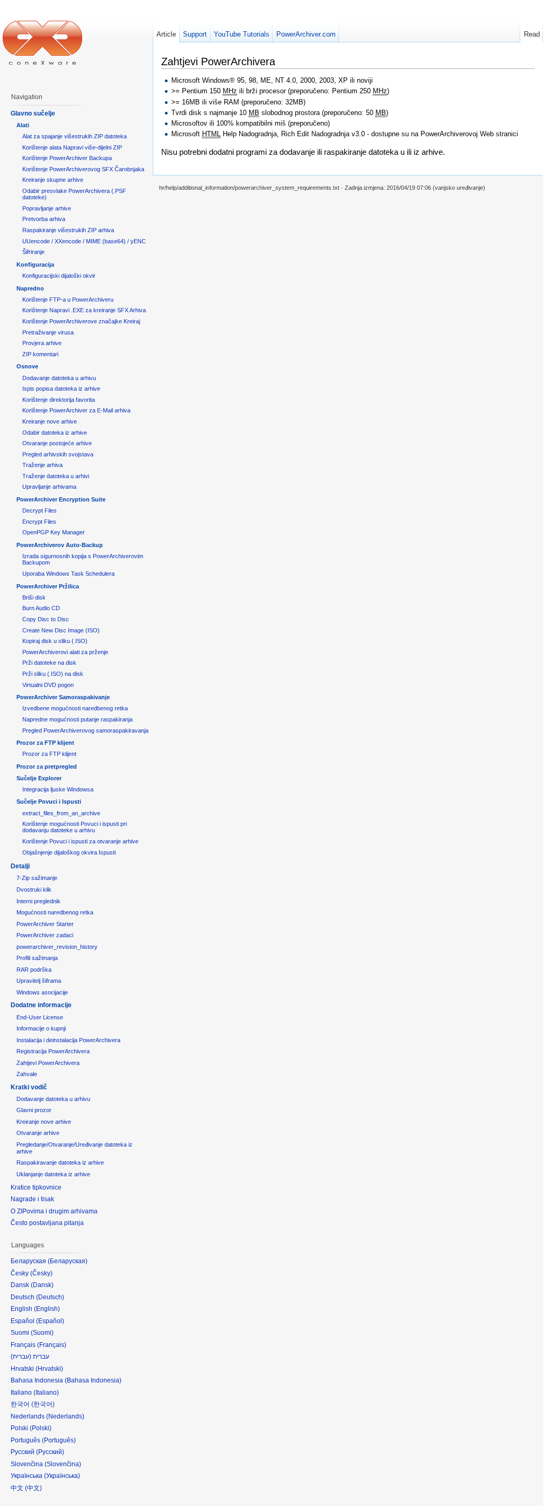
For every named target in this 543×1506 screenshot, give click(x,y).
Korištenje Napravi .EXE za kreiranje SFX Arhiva (84, 310)
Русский (50, 1452)
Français (51, 1345)
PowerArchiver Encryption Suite (61, 499)
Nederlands (65, 1416)
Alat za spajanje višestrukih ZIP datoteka (74, 136)
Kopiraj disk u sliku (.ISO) (54, 641)
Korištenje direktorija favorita (58, 400)
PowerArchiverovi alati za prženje (65, 652)
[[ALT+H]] (42, 42)
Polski (40, 1428)
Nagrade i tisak (32, 1199)
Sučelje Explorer (39, 778)
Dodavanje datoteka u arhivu (59, 378)
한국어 (42, 1404)
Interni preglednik (38, 901)
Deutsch (50, 1297)
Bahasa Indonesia (93, 1380)
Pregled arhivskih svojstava (57, 454)
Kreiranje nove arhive (49, 421)
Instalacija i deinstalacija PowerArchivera (68, 1040)
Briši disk (34, 597)
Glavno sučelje (33, 113)
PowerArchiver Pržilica (47, 586)
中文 (33, 1488)
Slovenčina (63, 1464)
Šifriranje (33, 252)
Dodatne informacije (41, 1005)
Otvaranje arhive (37, 1133)
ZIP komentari (40, 354)
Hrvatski (49, 1368)
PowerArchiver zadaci (44, 935)
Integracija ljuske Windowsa (57, 789)
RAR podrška (33, 969)
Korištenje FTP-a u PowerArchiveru (67, 299)
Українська (62, 1475)
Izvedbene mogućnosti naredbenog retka (75, 708)
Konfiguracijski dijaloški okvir (58, 275)
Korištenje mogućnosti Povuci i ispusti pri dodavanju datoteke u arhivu (74, 827)
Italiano (46, 1392)
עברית (21, 1356)
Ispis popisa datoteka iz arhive (61, 388)
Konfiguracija (35, 264)
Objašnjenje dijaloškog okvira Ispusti (69, 852)
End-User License (39, 1017)
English (47, 1309)
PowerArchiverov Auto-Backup (59, 545)
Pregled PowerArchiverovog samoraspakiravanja (85, 730)
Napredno (30, 288)
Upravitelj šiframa (38, 980)
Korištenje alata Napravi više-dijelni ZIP (72, 147)
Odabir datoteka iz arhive (54, 432)
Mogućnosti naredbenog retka (54, 912)
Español (50, 1321)
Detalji (20, 866)
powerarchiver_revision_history (57, 947)
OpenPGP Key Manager (53, 532)
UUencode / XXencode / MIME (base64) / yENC (84, 241)
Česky (41, 1273)
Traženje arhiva (42, 465)
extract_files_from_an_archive (61, 813)
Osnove (27, 366)
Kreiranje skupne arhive (52, 180)
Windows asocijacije (42, 992)
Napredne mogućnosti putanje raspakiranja (77, 719)
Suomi (42, 1332)
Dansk (42, 1285)
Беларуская (67, 1261)
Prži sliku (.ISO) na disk (52, 674)
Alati (22, 125)
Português (59, 1440)
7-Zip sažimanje (36, 878)
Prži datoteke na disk (49, 662)
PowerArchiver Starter (45, 924)
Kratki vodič (29, 1087)
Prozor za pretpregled (46, 766)
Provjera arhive (42, 343)
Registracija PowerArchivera (53, 1051)
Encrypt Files (39, 521)
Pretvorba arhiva (43, 219)
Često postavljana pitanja (47, 1223)
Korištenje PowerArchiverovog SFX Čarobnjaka (83, 169)
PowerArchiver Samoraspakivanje (63, 697)
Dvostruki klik (33, 889)
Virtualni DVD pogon (48, 685)
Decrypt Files (39, 510)
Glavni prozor (33, 1110)
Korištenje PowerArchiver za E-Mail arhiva (76, 410)
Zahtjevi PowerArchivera (48, 1063)
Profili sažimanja (37, 958)
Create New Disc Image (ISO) (61, 630)
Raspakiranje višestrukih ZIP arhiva (68, 230)
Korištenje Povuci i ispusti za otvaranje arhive (80, 841)
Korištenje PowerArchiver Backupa (67, 158)
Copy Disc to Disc (45, 619)
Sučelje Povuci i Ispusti (48, 801)
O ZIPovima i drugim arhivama (54, 1211)
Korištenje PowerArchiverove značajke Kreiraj (81, 321)
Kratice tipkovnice (36, 1187)
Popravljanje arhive (46, 208)
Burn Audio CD (41, 608)
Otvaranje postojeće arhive (57, 443)
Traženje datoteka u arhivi (55, 476)
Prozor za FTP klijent (45, 742)
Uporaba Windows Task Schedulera (68, 573)
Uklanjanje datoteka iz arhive (53, 1174)
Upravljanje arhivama (49, 486)
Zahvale (26, 1074)
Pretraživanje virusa (48, 332)
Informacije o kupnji (41, 1028)
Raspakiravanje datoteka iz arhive (60, 1162)
